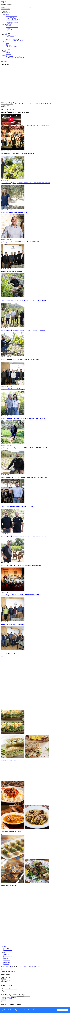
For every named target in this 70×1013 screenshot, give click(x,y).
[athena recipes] (6, 960)
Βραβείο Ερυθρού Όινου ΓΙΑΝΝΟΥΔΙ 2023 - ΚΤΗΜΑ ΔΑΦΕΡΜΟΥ (20, 242)
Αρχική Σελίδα (4, 61)
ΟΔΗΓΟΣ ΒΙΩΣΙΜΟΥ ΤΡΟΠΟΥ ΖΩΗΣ (15, 57)
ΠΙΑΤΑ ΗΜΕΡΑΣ (10, 17)
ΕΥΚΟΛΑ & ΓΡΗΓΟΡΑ (11, 16)
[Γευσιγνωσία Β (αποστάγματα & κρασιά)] (12, 620)
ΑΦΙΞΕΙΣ (8, 33)
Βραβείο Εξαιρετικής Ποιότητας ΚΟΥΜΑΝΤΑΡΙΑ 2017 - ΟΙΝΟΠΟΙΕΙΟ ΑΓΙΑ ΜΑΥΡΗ (25, 183)
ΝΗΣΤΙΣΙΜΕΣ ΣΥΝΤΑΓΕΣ (12, 22)
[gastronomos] (6, 962)
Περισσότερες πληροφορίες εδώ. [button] (10, 1010)
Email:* (2, 992)
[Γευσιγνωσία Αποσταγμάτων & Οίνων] (12, 267)
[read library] (6, 964)
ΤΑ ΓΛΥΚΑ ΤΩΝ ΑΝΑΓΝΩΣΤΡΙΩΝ (14, 40)
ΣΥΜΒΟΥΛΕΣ (9, 29)
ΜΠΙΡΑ (8, 44)
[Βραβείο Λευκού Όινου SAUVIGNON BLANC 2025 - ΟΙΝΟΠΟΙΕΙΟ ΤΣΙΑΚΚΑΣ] (12, 296)
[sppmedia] (3, 946)
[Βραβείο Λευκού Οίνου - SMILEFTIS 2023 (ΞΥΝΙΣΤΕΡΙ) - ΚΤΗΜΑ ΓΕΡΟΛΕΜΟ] (12, 473)
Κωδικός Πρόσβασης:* (6, 995)
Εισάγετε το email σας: (5, 980)
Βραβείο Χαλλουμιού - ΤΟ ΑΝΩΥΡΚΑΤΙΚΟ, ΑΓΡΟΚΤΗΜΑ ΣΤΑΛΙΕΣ (21, 565)
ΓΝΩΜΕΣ (8, 32)
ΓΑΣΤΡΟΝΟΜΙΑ (7, 24)
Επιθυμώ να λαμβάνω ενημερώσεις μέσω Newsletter (13, 994)
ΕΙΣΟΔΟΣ (3, 978)
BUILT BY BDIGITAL (6, 966)
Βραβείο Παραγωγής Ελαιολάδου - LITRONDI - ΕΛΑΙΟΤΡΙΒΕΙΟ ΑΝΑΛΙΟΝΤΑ (23, 536)
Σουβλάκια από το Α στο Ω (8, 885)
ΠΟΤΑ (4, 41)
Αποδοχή (7, 998)
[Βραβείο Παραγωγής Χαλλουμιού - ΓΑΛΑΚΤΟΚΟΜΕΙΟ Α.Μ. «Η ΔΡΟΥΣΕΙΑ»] (12, 414)
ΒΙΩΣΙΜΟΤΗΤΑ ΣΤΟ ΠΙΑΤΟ (13, 56)
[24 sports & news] (7, 950)
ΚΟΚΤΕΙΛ (8, 45)
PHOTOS (8, 49)
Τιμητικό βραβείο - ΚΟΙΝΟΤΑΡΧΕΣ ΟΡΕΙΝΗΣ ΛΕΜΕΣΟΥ (18, 153)
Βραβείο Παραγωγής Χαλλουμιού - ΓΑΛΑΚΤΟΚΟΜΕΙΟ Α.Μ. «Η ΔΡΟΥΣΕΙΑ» (23, 418)
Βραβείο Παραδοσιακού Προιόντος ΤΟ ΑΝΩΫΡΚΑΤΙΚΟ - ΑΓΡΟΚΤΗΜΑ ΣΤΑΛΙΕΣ (24, 447)
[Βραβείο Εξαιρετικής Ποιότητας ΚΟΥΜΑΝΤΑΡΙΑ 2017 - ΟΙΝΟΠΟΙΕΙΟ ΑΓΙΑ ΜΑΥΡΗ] (12, 179)
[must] (4, 952)
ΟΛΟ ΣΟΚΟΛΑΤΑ (10, 38)
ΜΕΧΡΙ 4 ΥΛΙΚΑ (10, 36)
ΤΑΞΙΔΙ (8, 30)
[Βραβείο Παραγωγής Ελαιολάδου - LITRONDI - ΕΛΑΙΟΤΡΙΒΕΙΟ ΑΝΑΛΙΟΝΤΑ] (12, 532)
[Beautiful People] (7, 956)
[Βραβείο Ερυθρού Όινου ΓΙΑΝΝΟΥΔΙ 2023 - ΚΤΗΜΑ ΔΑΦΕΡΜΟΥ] (12, 238)
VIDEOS (5, 50)
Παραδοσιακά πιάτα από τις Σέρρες (11, 831)
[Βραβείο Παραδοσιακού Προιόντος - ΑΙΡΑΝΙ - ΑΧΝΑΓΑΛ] (12, 502)
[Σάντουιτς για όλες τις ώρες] (12, 733)
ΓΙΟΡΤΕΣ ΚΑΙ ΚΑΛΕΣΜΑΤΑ (13, 19)
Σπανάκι (43, 103)
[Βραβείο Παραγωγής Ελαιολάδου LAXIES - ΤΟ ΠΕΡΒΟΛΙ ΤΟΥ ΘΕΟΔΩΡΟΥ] (12, 326)
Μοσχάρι (13, 103)
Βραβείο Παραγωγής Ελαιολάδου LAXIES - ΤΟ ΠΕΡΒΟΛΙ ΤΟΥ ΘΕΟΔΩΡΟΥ (23, 330)
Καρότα (39, 103)
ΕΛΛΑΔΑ (8, 54)
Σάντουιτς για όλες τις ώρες (8, 760)
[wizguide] (5, 958)
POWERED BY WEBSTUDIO (26, 966)
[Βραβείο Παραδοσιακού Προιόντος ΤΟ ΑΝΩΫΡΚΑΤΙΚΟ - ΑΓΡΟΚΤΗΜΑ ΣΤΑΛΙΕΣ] (12, 443)
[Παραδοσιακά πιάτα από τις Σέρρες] (12, 804)
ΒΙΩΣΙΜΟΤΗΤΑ (7, 55)
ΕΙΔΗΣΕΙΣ (8, 25)
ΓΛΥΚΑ (5, 34)
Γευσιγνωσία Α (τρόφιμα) (8, 653)
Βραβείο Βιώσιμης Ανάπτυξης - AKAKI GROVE (14, 212)
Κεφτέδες (30, 103)
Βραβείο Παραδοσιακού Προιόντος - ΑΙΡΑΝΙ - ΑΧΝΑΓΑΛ (17, 506)
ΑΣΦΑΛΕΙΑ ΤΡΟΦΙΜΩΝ (12, 27)
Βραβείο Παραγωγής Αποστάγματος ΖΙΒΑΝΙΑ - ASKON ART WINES (20, 359)
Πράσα (20, 103)
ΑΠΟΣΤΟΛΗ (3, 981)
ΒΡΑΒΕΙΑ (5, 51)
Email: (2, 976)
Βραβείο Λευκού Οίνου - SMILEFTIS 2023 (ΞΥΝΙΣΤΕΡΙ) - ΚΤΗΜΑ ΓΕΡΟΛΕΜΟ (24, 477)
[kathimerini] (6, 954)
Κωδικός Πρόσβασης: (5, 977)
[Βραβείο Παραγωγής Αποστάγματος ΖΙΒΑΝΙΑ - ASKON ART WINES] (12, 355)
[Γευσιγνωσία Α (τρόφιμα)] (12, 649)
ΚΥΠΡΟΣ (8, 52)
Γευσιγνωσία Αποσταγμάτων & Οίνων (11, 271)
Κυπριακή (8, 103)
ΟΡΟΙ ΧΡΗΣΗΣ (37, 966)
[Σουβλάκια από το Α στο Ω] (12, 858)
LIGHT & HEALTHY (11, 18)
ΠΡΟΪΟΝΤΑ (6, 47)
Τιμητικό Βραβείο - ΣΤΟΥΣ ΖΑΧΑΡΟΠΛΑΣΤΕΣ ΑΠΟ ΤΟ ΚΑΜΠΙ (20, 595)
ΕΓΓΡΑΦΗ (3, 1000)
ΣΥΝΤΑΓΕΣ (6, 14)
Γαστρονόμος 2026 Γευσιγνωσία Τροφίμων (13, 389)
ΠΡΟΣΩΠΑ (8, 28)
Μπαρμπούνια (53, 103)
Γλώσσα (17, 103)
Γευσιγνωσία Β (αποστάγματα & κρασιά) (12, 624)
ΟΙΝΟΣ (7, 43)
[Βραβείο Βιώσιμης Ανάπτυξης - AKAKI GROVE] (12, 208)
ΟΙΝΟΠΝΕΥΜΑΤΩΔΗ (11, 46)
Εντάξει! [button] (62, 1010)
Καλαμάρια (24, 103)
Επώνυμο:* (3, 991)
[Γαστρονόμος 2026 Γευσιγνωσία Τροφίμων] (12, 385)
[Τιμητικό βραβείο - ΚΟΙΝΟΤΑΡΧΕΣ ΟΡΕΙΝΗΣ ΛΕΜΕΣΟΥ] (12, 149)
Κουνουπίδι (34, 103)
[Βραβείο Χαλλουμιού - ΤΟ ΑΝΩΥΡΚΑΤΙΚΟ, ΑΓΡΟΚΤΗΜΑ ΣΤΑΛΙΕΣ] (12, 561)
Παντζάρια (47, 103)
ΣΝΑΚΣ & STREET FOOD (12, 20)
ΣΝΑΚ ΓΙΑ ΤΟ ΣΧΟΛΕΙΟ (12, 35)
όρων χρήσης (9, 998)
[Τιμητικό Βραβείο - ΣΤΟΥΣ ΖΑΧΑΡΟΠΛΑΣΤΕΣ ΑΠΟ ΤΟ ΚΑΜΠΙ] (12, 591)
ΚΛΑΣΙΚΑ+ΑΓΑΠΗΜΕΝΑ (12, 39)
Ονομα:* (2, 990)
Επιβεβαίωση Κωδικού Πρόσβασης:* (9, 997)
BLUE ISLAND (9, 23)
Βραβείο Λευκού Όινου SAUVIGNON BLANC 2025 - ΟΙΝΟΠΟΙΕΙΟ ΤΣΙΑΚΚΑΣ (24, 300)
